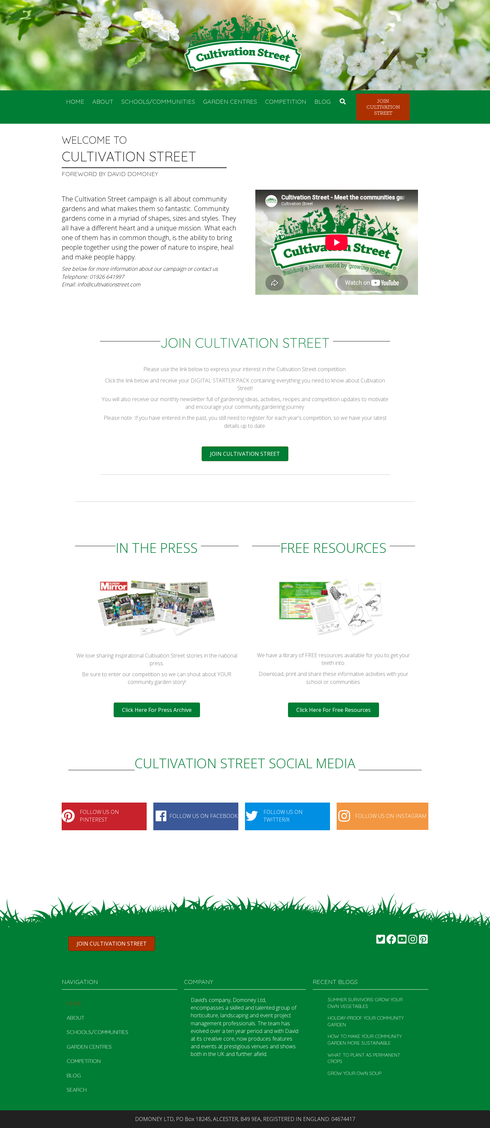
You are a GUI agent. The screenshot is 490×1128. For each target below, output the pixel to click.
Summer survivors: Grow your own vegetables (365, 1003)
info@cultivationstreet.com (108, 284)
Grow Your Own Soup (354, 1073)
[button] (383, 107)
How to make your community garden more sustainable (365, 1039)
